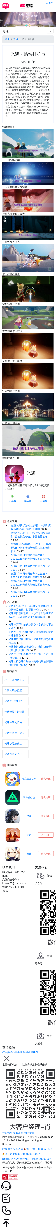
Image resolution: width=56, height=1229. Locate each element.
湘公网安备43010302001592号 (22, 1153)
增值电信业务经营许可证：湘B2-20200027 (26, 1158)
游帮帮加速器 (30, 1052)
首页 (7, 39)
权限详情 (7, 1149)
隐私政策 (18, 1149)
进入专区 (46, 778)
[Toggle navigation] (50, 31)
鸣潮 (29, 816)
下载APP (49, 3)
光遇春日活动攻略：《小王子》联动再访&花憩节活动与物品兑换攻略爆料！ (31, 547)
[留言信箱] (28, 1198)
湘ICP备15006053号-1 (39, 1149)
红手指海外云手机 (12, 1052)
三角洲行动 (29, 797)
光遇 (5, 31)
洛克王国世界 (29, 778)
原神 (29, 853)
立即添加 (7, 1132)
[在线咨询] (28, 1186)
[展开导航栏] (48, 8)
